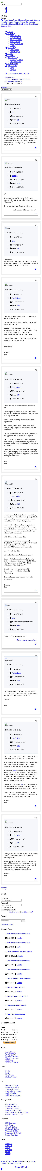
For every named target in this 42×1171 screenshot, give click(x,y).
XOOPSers (9, 1060)
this (22, 784)
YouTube (8, 1150)
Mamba (19, 938)
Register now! (14, 912)
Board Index (14, 50)
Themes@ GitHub (11, 1090)
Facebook (8, 1144)
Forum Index (8, 20)
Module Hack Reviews (24, 24)
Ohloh (7, 1152)
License (12, 46)
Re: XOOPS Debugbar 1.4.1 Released (18, 934)
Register (13, 70)
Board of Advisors (11, 1056)
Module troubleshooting (13, 81)
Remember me (8, 907)
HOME (10, 32)
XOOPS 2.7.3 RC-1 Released (15, 987)
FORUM (11, 48)
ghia (13, 618)
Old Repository (15, 62)
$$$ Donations (10, 1123)
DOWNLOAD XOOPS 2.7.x (18, 73)
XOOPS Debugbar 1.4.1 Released (16, 996)
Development (30, 22)
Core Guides (9, 1075)
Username (4, 898)
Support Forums (11, 1094)
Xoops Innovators (11, 1058)
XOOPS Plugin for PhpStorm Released (18, 978)
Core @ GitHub (11, 1104)
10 (36, 818)
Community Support (32, 20)
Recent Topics (15, 52)
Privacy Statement (16, 44)
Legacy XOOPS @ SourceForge (17, 1112)
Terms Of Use (15, 42)
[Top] (35, 148)
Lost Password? (27, 912)
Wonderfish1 (16, 298)
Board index (9, 77)
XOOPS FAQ (12, 64)
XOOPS (10, 34)
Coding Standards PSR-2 (14, 1114)
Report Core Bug (11, 1135)
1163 (18, 183)
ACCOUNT (12, 66)
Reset (13, 910)
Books (7, 1071)
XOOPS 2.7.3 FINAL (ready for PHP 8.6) (19, 951)
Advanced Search (7, 925)
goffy (18, 947)
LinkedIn (8, 1146)
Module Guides (10, 1077)
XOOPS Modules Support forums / (18, 79)
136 (18, 306)
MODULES (12, 58)
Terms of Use (5, 1161)
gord (13, 112)
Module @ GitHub (16, 60)
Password (4, 903)
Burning (14, 176)
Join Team (9, 1125)
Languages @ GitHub (13, 1092)
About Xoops (10, 1052)
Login (12, 68)
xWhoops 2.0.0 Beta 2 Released (16, 1005)
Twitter (7, 1154)
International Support (8, 24)
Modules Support (7, 22)
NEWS (10, 54)
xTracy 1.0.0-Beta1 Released (15, 1014)
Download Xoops (11, 1085)
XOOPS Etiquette (11, 1062)
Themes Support (19, 22)
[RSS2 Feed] (14, 1163)
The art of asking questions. (26, 640)
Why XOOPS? (15, 38)
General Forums (19, 20)
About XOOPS (15, 36)
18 (18, 120)
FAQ (7, 1073)
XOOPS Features (16, 40)
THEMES (11, 56)
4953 (18, 625)
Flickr (7, 1148)
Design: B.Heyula (21, 1167)
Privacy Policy (17, 1161)
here (14, 770)
